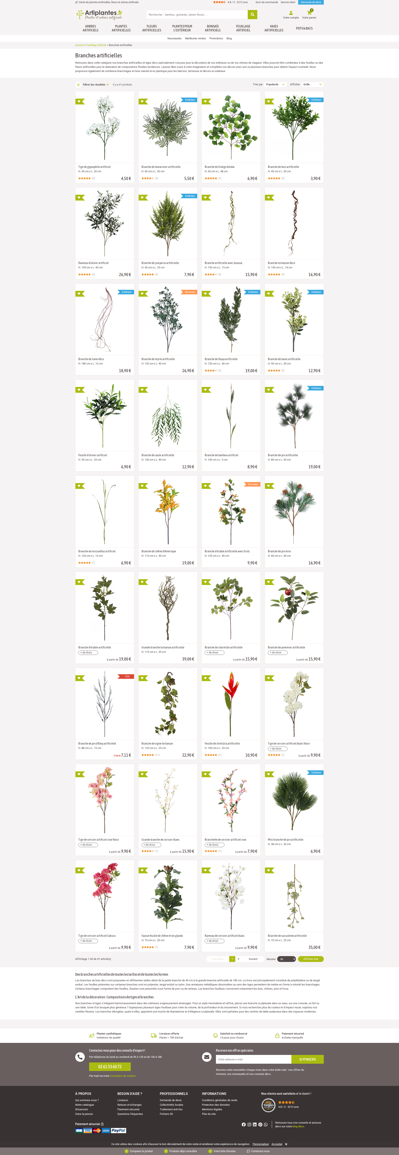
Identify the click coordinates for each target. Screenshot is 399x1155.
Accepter (277, 1144)
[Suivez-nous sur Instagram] (250, 1125)
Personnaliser (261, 1144)
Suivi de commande (267, 2)
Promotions (216, 38)
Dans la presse (84, 1114)
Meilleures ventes (195, 38)
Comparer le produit (139, 1151)
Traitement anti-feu (171, 1109)
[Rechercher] (252, 15)
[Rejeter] (285, 1144)
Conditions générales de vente (219, 1100)
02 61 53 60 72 (110, 1066)
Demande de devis (311, 2)
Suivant (253, 959)
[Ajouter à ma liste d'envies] (80, 101)
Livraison (122, 1100)
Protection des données (216, 1105)
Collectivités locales (171, 1105)
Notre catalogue (84, 1105)
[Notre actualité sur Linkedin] (255, 1125)
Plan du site (209, 1114)
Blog (229, 38)
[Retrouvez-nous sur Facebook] (244, 1125)
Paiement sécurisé (128, 1109)
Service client (288, 2)
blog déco (298, 1126)
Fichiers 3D (166, 1114)
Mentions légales (212, 1109)
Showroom (81, 1109)
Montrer (271, 959)
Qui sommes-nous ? (87, 1100)
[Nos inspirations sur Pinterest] (260, 1125)
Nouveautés (174, 38)
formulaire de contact (122, 1076)
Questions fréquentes (130, 1114)
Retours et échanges (129, 1105)
